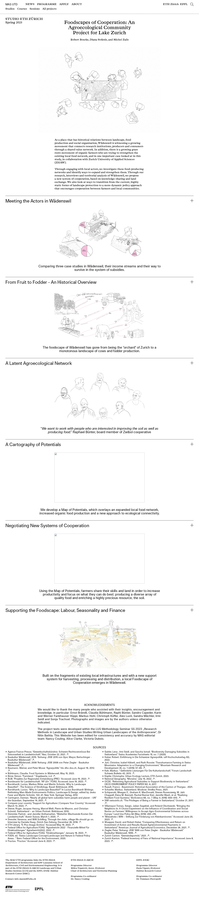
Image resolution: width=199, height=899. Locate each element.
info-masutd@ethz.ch (25, 879)
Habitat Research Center (148, 871)
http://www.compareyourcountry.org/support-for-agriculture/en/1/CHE (26, 806)
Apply (64, 4)
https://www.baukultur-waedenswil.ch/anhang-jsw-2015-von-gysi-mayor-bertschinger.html (33, 759)
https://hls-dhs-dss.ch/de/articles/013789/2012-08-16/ (9, 770)
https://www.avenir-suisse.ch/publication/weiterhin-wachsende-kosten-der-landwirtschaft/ (58, 816)
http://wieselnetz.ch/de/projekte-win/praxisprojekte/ (112, 819)
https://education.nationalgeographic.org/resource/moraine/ (154, 778)
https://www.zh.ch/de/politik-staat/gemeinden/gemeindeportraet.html (148, 835)
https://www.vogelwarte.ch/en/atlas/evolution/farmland (54, 776)
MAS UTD (11, 4)
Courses (22, 8)
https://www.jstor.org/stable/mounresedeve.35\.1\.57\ (144, 768)
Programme (47, 4)
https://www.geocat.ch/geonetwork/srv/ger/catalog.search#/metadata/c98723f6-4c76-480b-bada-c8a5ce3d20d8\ (112, 841)
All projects (49, 8)
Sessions (35, 8)
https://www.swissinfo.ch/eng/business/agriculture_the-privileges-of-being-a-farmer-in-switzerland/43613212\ (106, 803)
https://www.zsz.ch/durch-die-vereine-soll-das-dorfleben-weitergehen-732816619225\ (80, 822)
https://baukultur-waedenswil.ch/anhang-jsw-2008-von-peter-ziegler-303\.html (22, 765)
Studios (9, 8)
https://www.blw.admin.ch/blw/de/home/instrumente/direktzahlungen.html (85, 833)
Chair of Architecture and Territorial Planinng (94, 871)
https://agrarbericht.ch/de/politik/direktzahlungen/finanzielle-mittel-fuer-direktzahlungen (53, 830)
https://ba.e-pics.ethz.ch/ (73, 824)
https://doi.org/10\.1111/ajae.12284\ (188, 827)
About (76, 4)
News (29, 4)
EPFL (184, 4)
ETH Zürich (171, 4)
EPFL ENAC (142, 860)
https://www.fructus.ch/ (54, 841)
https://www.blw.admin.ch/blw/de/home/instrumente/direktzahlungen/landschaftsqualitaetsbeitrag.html (133, 773)
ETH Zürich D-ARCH (82, 860)
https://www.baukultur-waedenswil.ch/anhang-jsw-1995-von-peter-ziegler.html (135, 833)
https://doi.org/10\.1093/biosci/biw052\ (179, 797)
